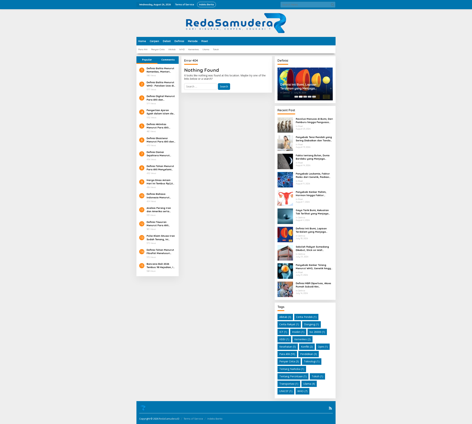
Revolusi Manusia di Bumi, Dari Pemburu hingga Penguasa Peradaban (314, 120)
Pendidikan (308, 354)
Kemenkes (302, 339)
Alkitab (285, 317)
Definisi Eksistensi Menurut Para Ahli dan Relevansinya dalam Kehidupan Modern (160, 140)
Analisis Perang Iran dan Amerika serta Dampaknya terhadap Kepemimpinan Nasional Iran (160, 209)
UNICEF (285, 391)
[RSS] (330, 408)
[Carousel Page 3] (305, 97)
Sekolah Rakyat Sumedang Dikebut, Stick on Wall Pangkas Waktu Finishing (312, 248)
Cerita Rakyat (289, 324)
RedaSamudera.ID (169, 418)
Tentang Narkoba (291, 369)
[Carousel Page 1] (296, 97)
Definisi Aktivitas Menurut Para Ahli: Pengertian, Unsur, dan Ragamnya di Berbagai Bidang (161, 126)
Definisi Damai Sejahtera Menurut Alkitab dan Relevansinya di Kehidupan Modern (158, 154)
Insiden (298, 332)
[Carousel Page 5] (314, 97)
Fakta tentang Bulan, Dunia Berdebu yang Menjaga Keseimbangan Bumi (312, 157)
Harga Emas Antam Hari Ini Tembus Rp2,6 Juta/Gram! (160, 182)
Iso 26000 (317, 332)
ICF (283, 332)
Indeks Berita (214, 418)
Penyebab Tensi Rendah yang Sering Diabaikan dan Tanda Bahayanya (314, 139)
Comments (168, 59)
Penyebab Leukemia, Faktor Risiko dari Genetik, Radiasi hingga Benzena (313, 175)
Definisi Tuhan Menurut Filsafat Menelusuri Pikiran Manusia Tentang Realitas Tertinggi (160, 251)
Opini (323, 346)
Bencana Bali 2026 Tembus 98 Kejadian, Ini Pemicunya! (161, 265)
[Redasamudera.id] (236, 23)
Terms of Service (193, 418)
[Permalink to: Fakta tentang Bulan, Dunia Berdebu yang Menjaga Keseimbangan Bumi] (285, 161)
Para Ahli (287, 354)
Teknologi (312, 361)
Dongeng (311, 324)
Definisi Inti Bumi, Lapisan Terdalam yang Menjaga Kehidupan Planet (298, 86)
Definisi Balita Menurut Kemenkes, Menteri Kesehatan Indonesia (160, 70)
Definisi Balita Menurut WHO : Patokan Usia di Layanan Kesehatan (160, 84)
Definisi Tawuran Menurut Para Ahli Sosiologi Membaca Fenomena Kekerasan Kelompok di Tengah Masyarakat (160, 223)
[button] (332, 4)
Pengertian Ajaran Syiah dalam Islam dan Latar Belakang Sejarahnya (161, 112)
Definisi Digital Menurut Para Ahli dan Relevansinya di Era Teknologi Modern (161, 98)
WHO (302, 391)
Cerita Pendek (306, 317)
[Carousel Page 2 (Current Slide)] (301, 97)
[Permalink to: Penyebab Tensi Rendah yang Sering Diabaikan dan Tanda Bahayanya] (285, 143)
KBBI (284, 339)
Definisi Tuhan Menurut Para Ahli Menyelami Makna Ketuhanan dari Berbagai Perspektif (160, 168)
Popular (147, 59)
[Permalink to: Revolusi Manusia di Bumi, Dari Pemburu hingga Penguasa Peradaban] (285, 124)
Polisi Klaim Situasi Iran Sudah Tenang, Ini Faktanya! (161, 237)
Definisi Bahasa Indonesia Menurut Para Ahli (158, 195)
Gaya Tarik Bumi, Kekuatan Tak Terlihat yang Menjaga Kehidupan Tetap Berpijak (312, 212)
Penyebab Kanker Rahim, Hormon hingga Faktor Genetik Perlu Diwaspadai (311, 193)
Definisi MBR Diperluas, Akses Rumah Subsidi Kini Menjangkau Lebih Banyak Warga (313, 285)
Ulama (309, 383)
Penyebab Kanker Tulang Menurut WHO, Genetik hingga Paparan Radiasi (314, 266)
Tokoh (317, 376)
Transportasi (288, 383)
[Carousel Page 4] (309, 97)
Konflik (307, 346)
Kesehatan (287, 346)
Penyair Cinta (289, 361)
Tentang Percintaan (293, 376)
